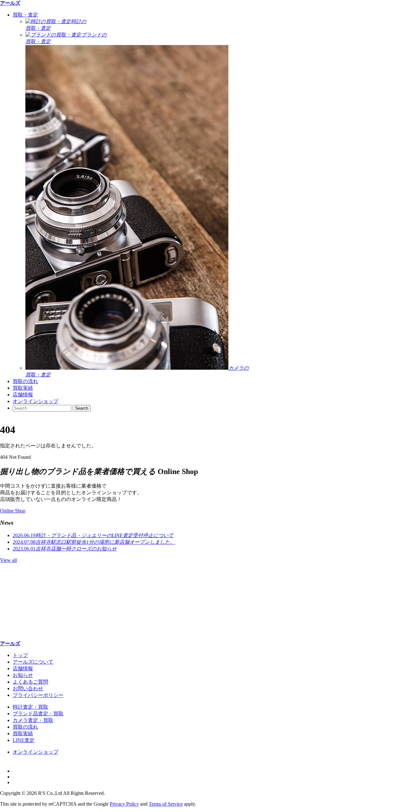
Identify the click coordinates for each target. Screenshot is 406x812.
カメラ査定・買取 (33, 720)
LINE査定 (24, 740)
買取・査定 (25, 14)
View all (8, 560)
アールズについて (33, 662)
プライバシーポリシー (38, 695)
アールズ (10, 3)
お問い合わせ (28, 688)
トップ (20, 655)
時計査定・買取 (30, 707)
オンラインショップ (35, 401)
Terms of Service (166, 804)
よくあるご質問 (30, 682)
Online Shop (12, 510)
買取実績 (23, 388)
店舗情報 (23, 394)
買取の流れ (25, 381)
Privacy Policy (124, 804)
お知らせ (23, 675)
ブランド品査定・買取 (38, 713)
